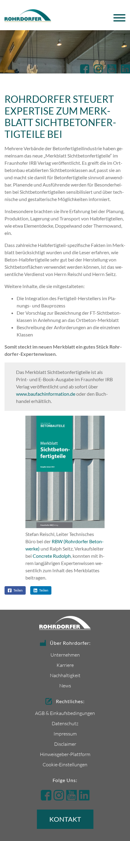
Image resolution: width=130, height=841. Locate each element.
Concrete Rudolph (52, 556)
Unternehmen (65, 655)
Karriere (65, 665)
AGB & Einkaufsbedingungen (65, 713)
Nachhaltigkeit (65, 675)
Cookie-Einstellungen (65, 764)
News (65, 685)
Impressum (65, 733)
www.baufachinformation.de (45, 394)
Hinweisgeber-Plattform (65, 754)
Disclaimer (65, 744)
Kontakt (65, 819)
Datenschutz (65, 723)
